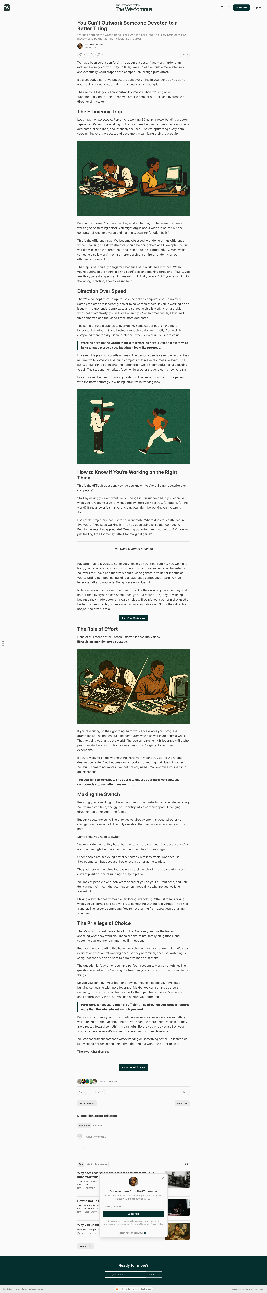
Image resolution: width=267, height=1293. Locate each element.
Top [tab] (81, 1164)
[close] (163, 1177)
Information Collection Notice (132, 1224)
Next (180, 1103)
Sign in (257, 7)
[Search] (222, 7)
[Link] (72, 111)
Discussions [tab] (101, 1164)
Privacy (17, 1289)
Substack (235, 1289)
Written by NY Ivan (94, 44)
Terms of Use (148, 1220)
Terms (24, 1289)
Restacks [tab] (97, 1125)
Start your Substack (127, 1289)
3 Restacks (112, 1081)
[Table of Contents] (3, 646)
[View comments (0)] (91, 55)
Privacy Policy (157, 1224)
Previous (89, 1103)
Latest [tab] (89, 1164)
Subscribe (241, 7)
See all (83, 1246)
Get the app (145, 1289)
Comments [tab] (84, 1125)
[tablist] (90, 1126)
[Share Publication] (229, 7)
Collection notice (36, 1289)
